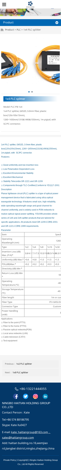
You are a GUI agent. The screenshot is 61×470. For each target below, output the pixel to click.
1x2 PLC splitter (24, 363)
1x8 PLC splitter (20, 372)
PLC (19, 29)
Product (9, 29)
